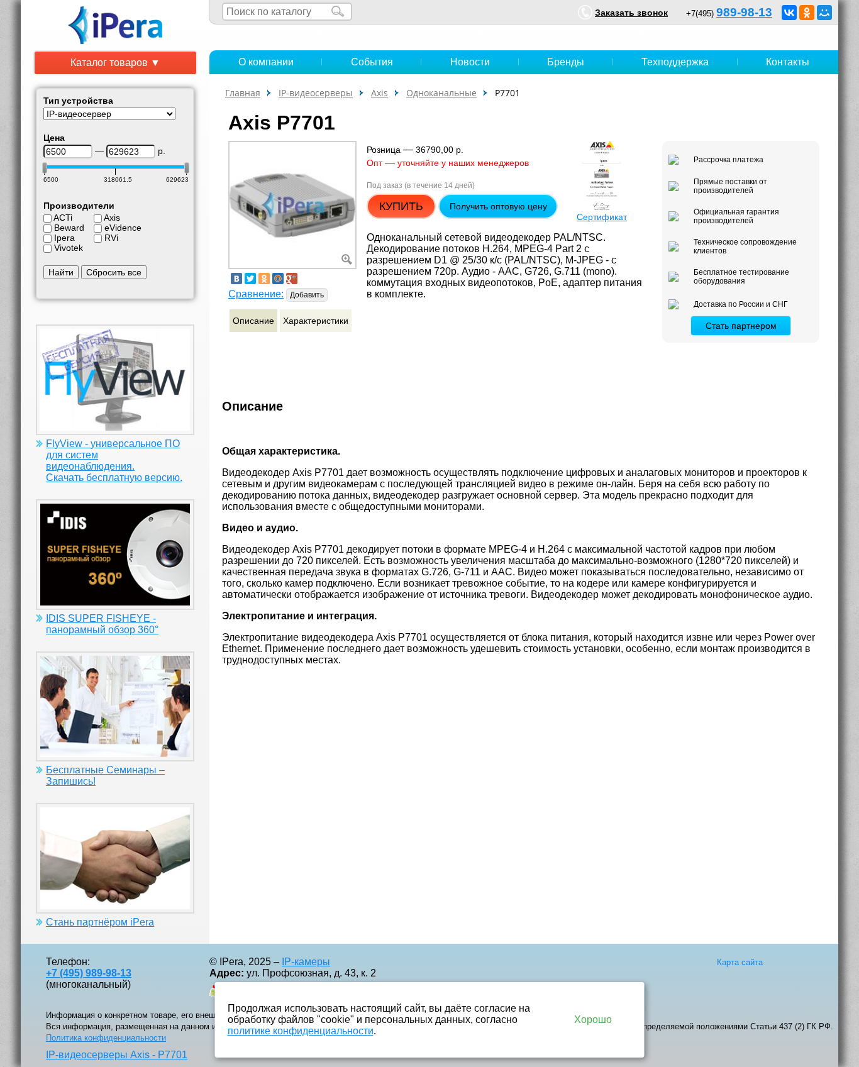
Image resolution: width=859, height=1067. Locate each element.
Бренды (565, 62)
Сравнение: (256, 294)
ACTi (62, 218)
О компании (266, 62)
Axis (112, 218)
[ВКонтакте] (789, 12)
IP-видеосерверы (316, 93)
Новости (470, 62)
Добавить (307, 294)
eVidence (122, 228)
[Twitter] (250, 278)
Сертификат (602, 217)
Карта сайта (740, 962)
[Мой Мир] (824, 12)
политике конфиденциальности (301, 1031)
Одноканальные (441, 93)
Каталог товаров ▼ (115, 62)
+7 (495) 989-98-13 (88, 973)
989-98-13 (744, 12)
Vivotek (68, 248)
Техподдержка (675, 62)
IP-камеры (306, 961)
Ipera (64, 238)
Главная (242, 93)
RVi (111, 238)
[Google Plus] (291, 278)
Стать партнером (741, 326)
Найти (61, 272)
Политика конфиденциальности (106, 1037)
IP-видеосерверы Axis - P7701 (116, 1054)
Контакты (787, 62)
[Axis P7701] (292, 204)
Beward (69, 228)
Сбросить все (113, 272)
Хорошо (593, 1019)
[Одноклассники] (806, 12)
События (372, 62)
